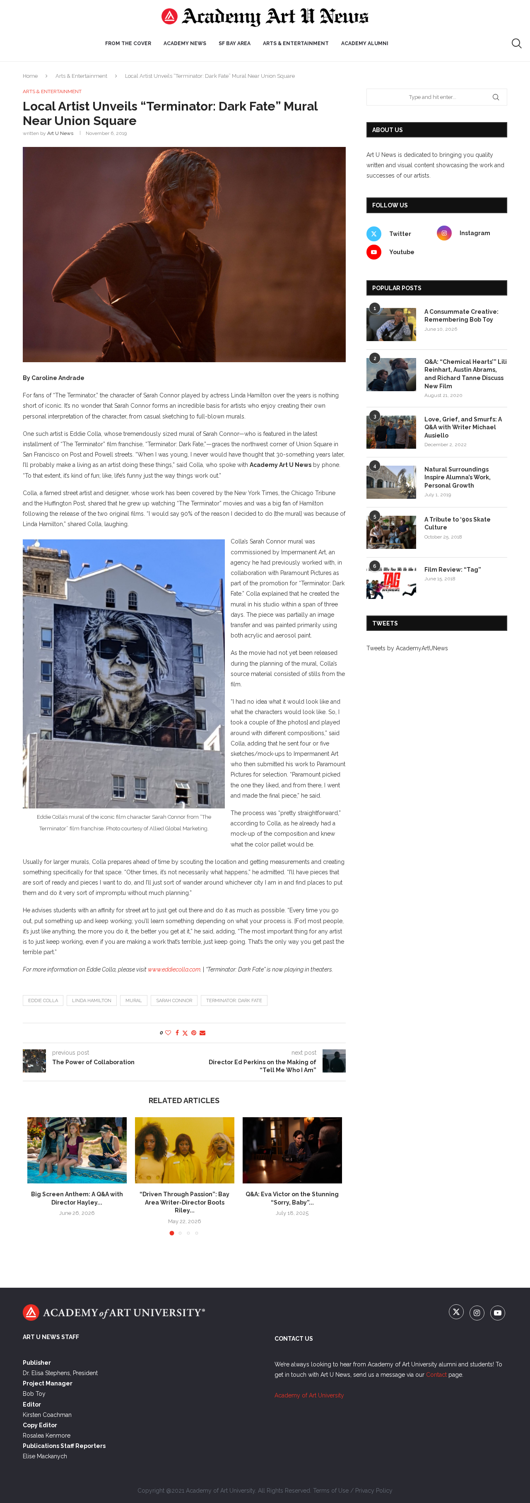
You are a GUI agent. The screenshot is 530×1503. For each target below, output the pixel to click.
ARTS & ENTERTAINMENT (296, 43)
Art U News (60, 133)
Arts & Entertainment (81, 76)
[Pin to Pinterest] (193, 1032)
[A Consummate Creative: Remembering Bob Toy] (391, 324)
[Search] (517, 43)
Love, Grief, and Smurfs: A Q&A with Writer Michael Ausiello (463, 427)
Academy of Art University (309, 1395)
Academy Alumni (364, 43)
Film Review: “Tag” (452, 569)
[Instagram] (477, 1313)
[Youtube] (497, 1313)
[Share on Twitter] (185, 1032)
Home (30, 76)
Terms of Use (331, 1490)
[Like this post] (168, 1032)
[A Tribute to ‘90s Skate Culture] (391, 532)
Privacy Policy (374, 1490)
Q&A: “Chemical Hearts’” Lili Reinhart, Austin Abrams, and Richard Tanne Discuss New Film (465, 374)
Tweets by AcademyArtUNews (407, 648)
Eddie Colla (43, 1000)
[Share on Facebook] (177, 1032)
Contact (436, 1374)
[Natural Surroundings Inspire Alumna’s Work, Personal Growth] (391, 482)
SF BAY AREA (235, 43)
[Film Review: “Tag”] (391, 582)
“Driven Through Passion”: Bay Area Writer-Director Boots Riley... (184, 1202)
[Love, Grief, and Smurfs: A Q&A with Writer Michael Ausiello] (391, 432)
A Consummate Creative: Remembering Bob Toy (461, 315)
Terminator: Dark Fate (234, 1000)
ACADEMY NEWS (185, 43)
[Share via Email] (202, 1032)
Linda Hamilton (91, 1000)
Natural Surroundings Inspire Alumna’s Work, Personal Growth (457, 477)
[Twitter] (457, 1313)
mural (133, 1000)
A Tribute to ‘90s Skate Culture (457, 523)
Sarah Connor (174, 1000)
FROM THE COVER (128, 43)
